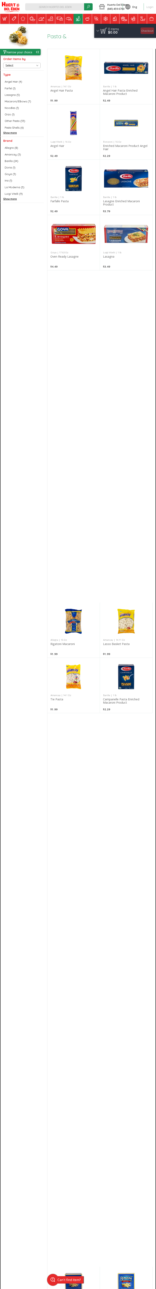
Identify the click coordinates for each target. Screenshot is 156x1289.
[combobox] (59, 6)
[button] (109, 7)
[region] (125, 31)
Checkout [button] (147, 30)
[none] (73, 76)
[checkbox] (22, 82)
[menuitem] (4, 19)
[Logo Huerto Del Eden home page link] (11, 7)
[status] (113, 29)
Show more (10, 132)
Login (149, 7)
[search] (88, 6)
